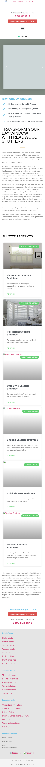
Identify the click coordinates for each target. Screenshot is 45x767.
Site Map (6, 727)
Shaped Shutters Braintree (22, 439)
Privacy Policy (8, 712)
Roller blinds (7, 638)
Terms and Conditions (11, 723)
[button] (22, 28)
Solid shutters (8, 693)
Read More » (11, 294)
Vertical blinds (8, 645)
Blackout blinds (8, 664)
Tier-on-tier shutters (10, 675)
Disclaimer (6, 719)
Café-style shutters (10, 682)
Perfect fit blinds (8, 656)
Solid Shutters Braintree (21, 493)
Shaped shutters (9, 690)
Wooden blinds (8, 649)
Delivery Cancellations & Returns (16, 716)
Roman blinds (8, 642)
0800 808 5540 (22, 16)
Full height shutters (10, 679)
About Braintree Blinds (11, 709)
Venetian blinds (8, 653)
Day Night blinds (9, 660)
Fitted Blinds (29, 764)
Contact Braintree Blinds (12, 705)
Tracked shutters (9, 686)
